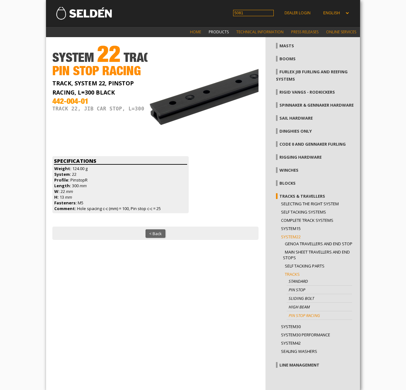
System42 (291, 343)
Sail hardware (296, 118)
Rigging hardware (300, 157)
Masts (286, 46)
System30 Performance (305, 335)
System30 (291, 326)
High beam (299, 307)
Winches (288, 170)
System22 (291, 237)
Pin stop (297, 290)
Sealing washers (299, 351)
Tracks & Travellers (302, 196)
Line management (299, 365)
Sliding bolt (301, 298)
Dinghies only (295, 131)
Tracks (292, 274)
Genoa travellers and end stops (320, 244)
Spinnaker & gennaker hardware (316, 105)
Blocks (287, 183)
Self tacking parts (304, 266)
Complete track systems (307, 220)
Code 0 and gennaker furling (312, 144)
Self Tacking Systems (303, 212)
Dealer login (298, 13)
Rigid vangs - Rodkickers (307, 92)
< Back (155, 233)
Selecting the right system (310, 204)
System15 (291, 228)
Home (195, 32)
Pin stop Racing (304, 315)
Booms (287, 59)
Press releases (304, 32)
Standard (298, 281)
